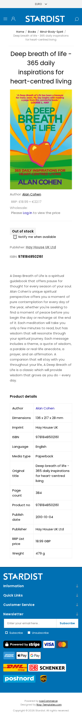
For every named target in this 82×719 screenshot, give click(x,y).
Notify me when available (37, 237)
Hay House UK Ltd (41, 247)
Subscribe (67, 623)
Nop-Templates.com (49, 704)
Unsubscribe (40, 633)
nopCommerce (48, 701)
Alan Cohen (31, 194)
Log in (27, 212)
